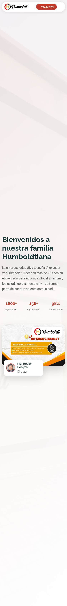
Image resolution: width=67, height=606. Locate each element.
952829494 (47, 6)
